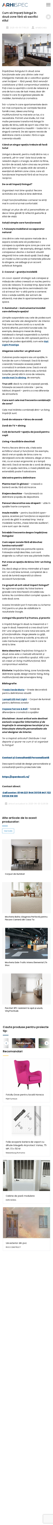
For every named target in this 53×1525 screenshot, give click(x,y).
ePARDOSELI (41, 27)
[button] (10, 1043)
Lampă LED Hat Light (14, 699)
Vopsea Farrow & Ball (15, 709)
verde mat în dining (14, 377)
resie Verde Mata (14, 689)
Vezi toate (8, 831)
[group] (23, 1043)
